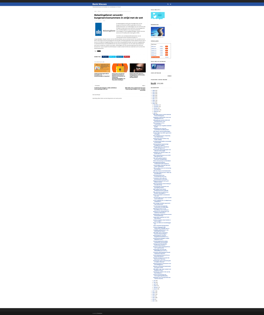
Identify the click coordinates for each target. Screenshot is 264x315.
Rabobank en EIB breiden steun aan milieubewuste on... (162, 118)
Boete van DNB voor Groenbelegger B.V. (162, 223)
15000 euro (153, 50)
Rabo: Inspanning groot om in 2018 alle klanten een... (161, 156)
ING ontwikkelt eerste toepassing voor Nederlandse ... (161, 136)
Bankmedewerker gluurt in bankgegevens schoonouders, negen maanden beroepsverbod (137, 75)
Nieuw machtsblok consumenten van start (161, 195)
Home (95, 11)
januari (155, 289)
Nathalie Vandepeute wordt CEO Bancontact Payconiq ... (161, 258)
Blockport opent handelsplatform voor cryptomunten (161, 247)
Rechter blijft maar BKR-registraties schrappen (162, 133)
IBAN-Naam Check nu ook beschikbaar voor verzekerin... (161, 209)
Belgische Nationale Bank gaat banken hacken (161, 181)
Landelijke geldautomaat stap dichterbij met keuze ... (160, 230)
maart (155, 285)
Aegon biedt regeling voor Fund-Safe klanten (161, 217)
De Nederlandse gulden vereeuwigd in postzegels (162, 142)
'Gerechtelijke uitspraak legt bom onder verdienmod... (161, 166)
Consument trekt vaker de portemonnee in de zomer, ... (161, 178)
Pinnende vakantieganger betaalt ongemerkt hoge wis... (161, 253)
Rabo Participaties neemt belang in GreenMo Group (162, 184)
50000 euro (153, 55)
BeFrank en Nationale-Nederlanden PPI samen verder (162, 267)
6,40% (161, 52)
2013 (153, 297)
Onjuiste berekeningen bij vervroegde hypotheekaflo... (160, 275)
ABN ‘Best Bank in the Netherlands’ (162, 170)
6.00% (161, 48)
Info (166, 46)
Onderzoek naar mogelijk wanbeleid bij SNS (162, 126)
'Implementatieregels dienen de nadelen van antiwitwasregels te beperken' (102, 75)
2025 (153, 92)
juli (154, 113)
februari (156, 287)
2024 (153, 93)
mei (155, 282)
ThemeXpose (99, 313)
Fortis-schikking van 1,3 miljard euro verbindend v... (162, 201)
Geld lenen (153, 44)
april (155, 284)
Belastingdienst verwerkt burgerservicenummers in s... (161, 236)
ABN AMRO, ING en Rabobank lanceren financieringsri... (160, 233)
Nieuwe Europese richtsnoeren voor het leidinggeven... (162, 264)
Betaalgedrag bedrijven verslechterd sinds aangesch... (161, 163)
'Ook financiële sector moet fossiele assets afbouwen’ (162, 198)
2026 (153, 90)
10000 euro (153, 48)
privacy (99, 11)
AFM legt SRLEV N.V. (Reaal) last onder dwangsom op (161, 147)
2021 (153, 98)
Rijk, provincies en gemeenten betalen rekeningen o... (160, 192)
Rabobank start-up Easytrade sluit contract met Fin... (161, 278)
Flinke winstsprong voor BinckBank (162, 160)
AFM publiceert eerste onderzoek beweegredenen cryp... (161, 120)
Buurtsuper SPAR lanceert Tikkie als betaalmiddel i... (162, 173)
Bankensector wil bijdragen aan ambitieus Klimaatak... (161, 212)
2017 (153, 291)
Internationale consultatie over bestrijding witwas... (161, 187)
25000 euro (153, 52)
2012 (153, 299)
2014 (153, 296)
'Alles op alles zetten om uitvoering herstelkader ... (162, 168)
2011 (153, 301)
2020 (153, 100)
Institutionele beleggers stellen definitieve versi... (161, 239)
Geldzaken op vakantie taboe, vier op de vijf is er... (161, 153)
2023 (153, 95)
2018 (153, 103)
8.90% (161, 46)
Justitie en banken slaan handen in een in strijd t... (162, 220)
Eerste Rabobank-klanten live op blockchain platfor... (161, 255)
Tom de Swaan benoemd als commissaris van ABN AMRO (160, 206)
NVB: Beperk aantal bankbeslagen (161, 131)
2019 (153, 102)
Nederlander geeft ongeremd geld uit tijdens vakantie (162, 261)
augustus (156, 111)
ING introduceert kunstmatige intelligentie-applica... (160, 144)
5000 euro (153, 46)
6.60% (161, 50)
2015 (153, 294)
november (156, 106)
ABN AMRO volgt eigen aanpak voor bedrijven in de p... (162, 269)
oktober (156, 108)
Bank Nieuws (99, 4)
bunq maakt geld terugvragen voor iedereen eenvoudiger (162, 150)
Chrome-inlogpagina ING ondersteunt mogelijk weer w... (161, 228)
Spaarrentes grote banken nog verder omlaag (161, 139)
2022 (153, 97)
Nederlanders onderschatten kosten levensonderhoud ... (162, 215)
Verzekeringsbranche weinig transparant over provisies (160, 241)
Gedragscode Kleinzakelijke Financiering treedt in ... (160, 244)
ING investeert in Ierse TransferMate (158, 123)
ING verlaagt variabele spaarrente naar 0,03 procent (161, 204)
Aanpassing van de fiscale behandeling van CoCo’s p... (160, 250)
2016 (153, 292)
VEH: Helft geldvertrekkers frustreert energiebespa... (160, 158)
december (156, 105)
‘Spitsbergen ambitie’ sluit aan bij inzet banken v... (161, 272)
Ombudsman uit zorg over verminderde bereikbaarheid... (161, 129)
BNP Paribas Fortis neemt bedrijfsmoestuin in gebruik (160, 190)
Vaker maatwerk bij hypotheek (161, 225)
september (156, 109)
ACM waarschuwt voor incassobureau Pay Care (159, 176)
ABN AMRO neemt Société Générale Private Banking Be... (162, 115)
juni (155, 280)
